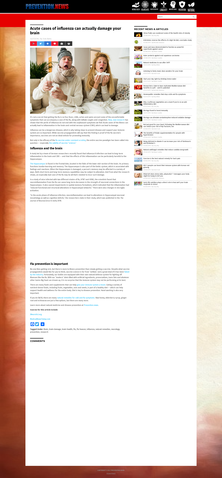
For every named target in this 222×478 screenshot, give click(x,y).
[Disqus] (80, 373)
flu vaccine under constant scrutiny (71, 140)
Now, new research (116, 120)
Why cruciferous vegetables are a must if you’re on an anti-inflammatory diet (165, 103)
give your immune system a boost (91, 285)
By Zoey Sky (155, 35)
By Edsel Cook (156, 73)
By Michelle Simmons (158, 42)
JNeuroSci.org (36, 314)
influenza (91, 329)
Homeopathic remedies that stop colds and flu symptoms (164, 94)
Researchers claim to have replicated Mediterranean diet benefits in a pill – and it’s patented (164, 87)
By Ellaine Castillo (157, 51)
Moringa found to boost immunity (155, 110)
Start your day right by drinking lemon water (159, 79)
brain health (67, 329)
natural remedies (103, 329)
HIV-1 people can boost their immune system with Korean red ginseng (166, 166)
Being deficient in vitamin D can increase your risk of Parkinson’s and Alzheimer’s (167, 142)
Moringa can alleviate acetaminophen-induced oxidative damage (167, 118)
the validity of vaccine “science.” (62, 143)
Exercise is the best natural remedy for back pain (161, 158)
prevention (35, 332)
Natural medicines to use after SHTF (156, 63)
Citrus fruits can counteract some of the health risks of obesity (166, 33)
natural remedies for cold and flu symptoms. (76, 298)
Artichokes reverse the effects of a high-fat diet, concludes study (167, 40)
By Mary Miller (156, 65)
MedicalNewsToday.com (40, 319)
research (44, 332)
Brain (46, 329)
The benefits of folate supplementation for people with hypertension (164, 134)
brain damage (55, 329)
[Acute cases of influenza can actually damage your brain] (47, 9)
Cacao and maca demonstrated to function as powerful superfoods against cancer (163, 48)
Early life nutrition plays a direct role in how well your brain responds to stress (165, 183)
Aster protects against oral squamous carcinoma (161, 56)
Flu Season (81, 329)
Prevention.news (91, 305)
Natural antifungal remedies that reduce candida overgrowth (165, 150)
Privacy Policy (111, 473)
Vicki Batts (47, 39)
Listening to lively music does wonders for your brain (163, 71)
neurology (115, 329)
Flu (74, 329)
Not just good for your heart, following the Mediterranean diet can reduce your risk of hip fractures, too (166, 125)
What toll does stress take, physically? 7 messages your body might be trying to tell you (166, 175)
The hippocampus (37, 164)
